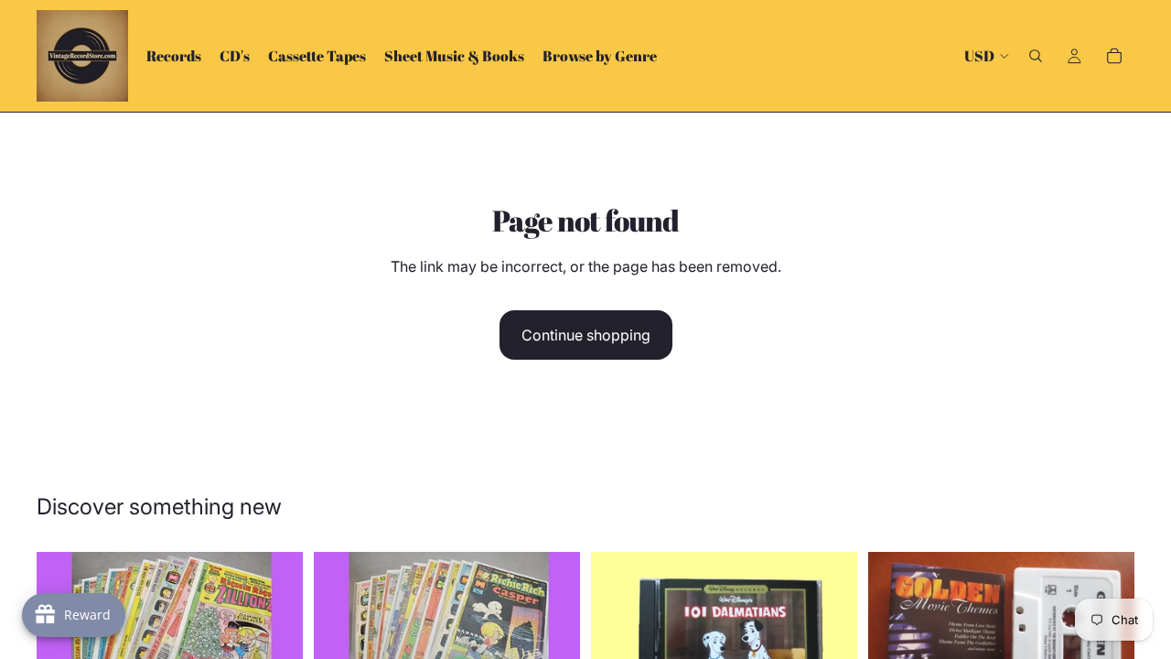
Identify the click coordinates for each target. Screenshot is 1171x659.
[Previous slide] (341, 627)
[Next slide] (275, 627)
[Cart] (1114, 56)
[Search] (1035, 56)
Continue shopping (585, 335)
